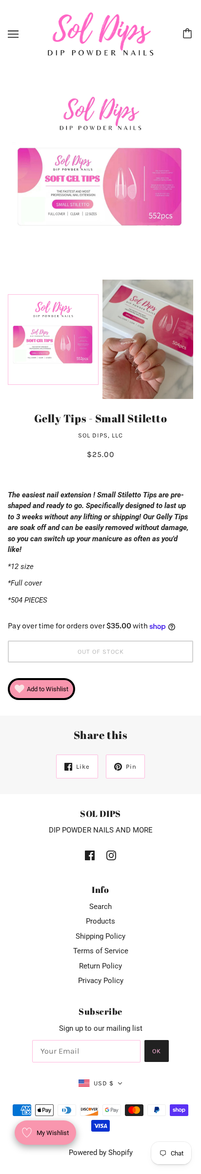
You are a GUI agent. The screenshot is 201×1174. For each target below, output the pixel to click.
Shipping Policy (100, 936)
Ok (156, 1051)
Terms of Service (100, 951)
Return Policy (100, 966)
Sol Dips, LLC (100, 435)
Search (100, 906)
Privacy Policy (100, 980)
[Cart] (189, 34)
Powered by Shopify (101, 1152)
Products (100, 921)
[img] (89, 855)
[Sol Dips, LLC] (100, 33)
